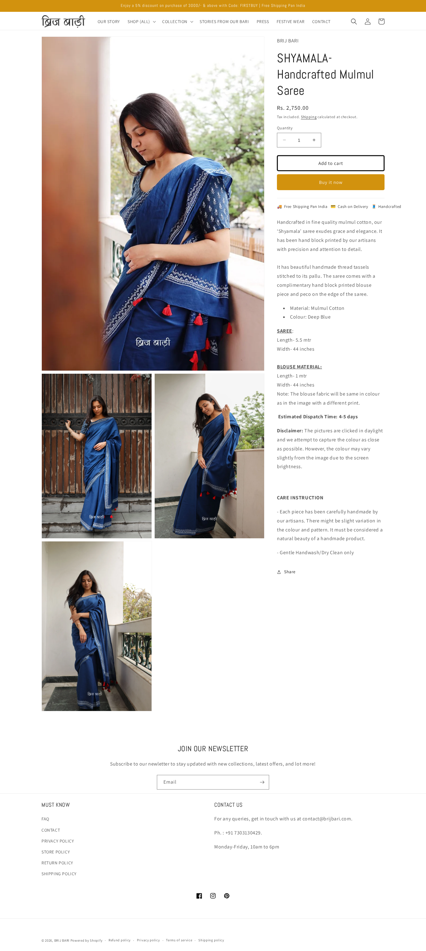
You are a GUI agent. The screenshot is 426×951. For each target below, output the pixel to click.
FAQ (45, 819)
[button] (141, 21)
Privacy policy (148, 940)
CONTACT (50, 830)
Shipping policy (211, 940)
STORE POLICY (55, 852)
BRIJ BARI (62, 940)
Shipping (309, 116)
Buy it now (331, 182)
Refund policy (120, 940)
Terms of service (179, 940)
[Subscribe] (262, 782)
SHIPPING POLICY (59, 874)
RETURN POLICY (57, 863)
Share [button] (290, 571)
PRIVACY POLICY (57, 841)
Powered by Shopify (86, 940)
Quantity (285, 127)
